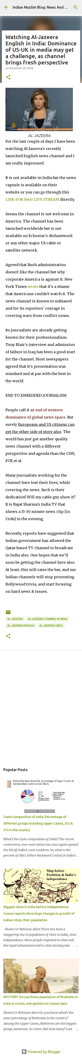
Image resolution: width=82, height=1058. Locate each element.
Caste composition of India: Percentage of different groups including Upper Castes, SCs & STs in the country (38, 823)
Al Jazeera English (20, 625)
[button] (8, 77)
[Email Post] (8, 613)
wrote (33, 286)
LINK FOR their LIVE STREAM (32, 199)
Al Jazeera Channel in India (47, 618)
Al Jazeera (15, 618)
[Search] (75, 7)
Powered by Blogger (44, 1052)
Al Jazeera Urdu (51, 625)
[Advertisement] (41, 713)
